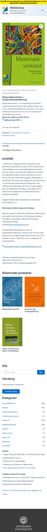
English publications (10, 412)
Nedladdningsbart (13, 90)
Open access (7, 433)
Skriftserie (6, 442)
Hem (4, 90)
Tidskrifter (6, 446)
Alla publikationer (17, 133)
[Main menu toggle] (42, 10)
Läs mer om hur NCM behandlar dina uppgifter (20, 490)
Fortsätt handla (11, 391)
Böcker (5, 408)
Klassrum (27, 133)
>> (13, 120)
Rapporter (6, 437)
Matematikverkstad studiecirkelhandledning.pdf (22, 247)
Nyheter (5, 429)
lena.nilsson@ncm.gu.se (19, 225)
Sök (40, 372)
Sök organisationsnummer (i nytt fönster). (20, 468)
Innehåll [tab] (5, 146)
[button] (41, 26)
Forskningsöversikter (10, 416)
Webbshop (17, 7)
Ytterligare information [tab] (11, 150)
